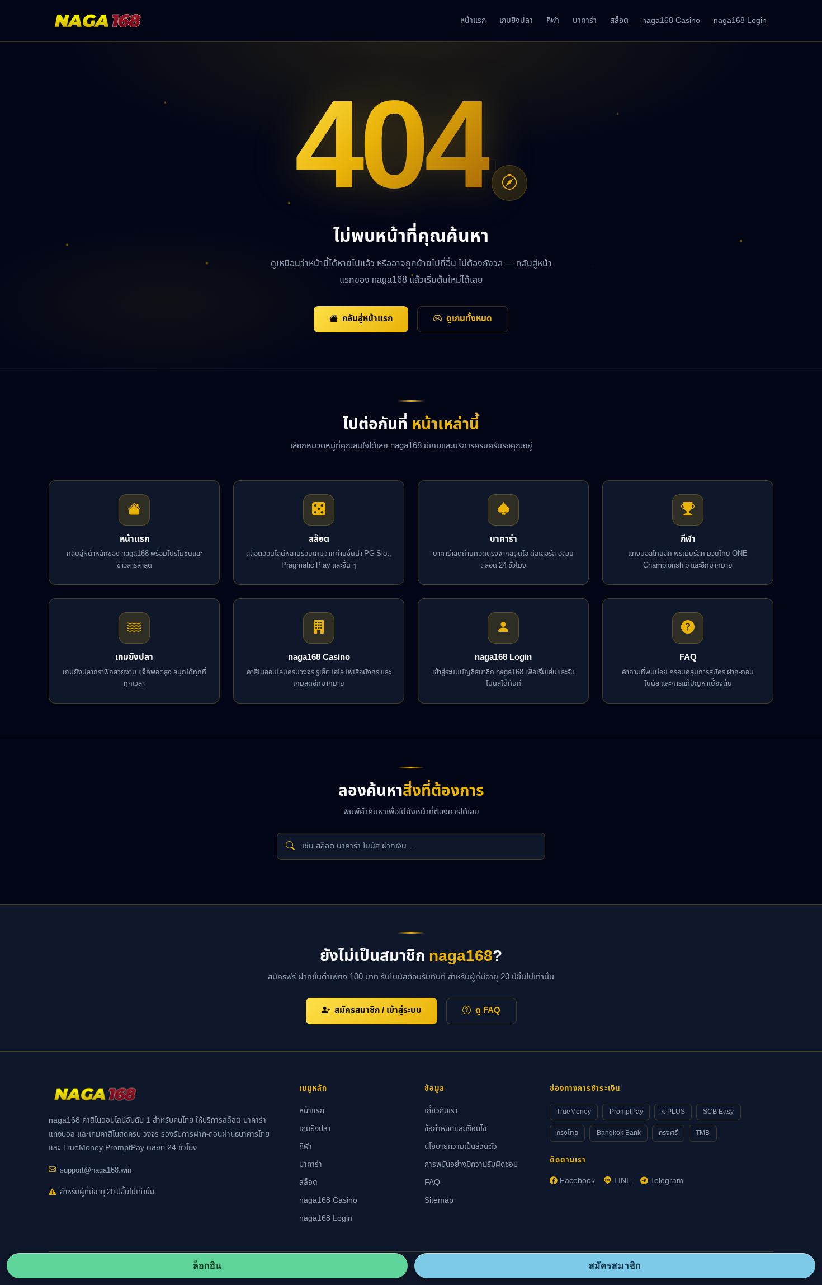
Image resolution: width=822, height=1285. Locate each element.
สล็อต (619, 20)
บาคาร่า (585, 20)
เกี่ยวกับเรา (441, 1111)
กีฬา (552, 20)
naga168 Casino (671, 20)
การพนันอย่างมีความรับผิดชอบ (471, 1164)
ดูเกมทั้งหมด (469, 318)
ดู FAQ (487, 1010)
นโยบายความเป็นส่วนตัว (460, 1146)
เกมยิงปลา (516, 20)
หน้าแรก (473, 20)
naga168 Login (740, 20)
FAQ (432, 1182)
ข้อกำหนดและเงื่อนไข (455, 1128)
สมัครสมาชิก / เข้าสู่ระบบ (378, 1010)
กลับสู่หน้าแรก (367, 318)
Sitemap (438, 1200)
